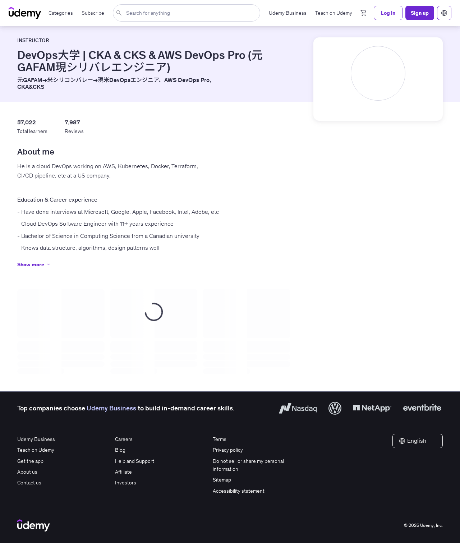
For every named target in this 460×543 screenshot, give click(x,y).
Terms (219, 439)
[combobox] (188, 13)
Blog (120, 450)
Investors (125, 482)
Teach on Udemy (35, 450)
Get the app (30, 461)
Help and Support (134, 461)
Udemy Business (111, 408)
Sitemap (222, 480)
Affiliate (123, 472)
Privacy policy (228, 450)
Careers (124, 439)
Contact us (29, 482)
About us (27, 472)
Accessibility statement (238, 491)
